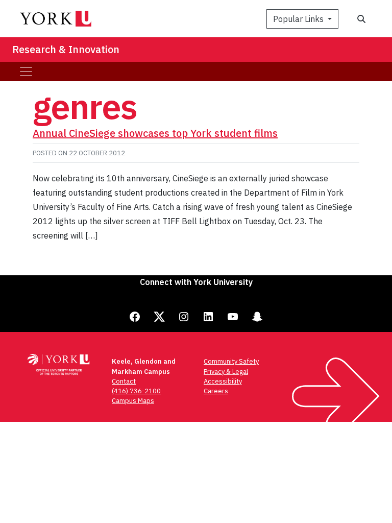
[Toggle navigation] (26, 71)
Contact (124, 381)
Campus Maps (133, 400)
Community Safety (231, 361)
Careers (216, 391)
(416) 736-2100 (136, 391)
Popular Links (299, 19)
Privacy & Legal (226, 371)
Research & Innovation (65, 49)
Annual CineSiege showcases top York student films (155, 133)
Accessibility (223, 381)
